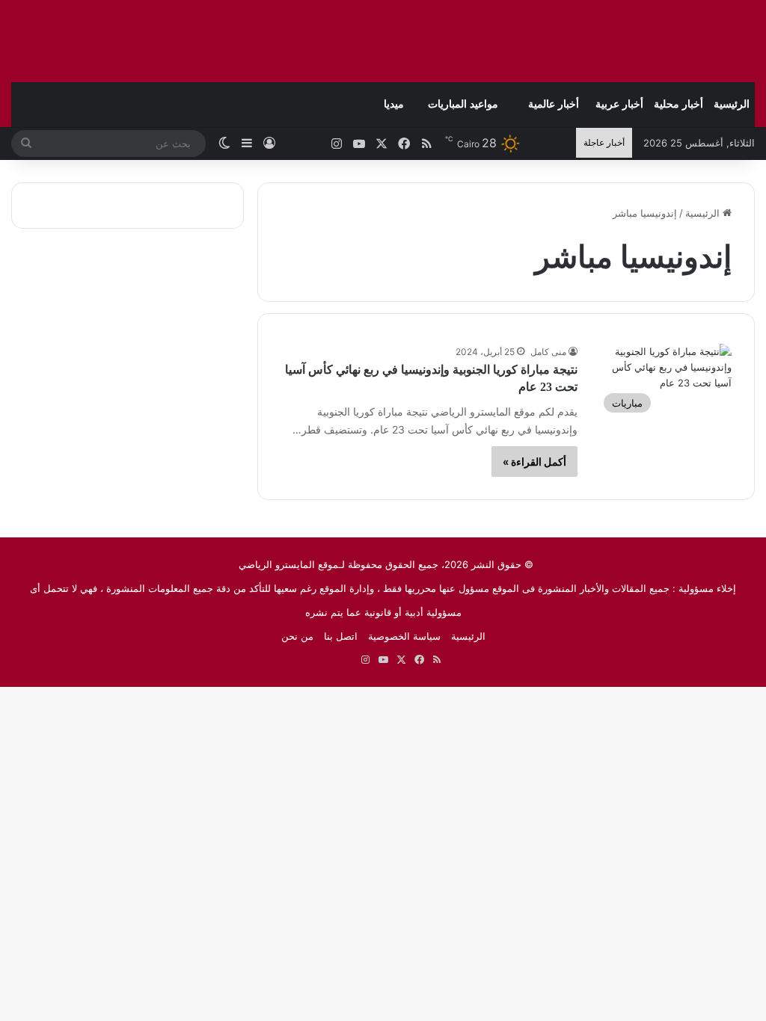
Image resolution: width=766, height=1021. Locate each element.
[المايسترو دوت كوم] (661, 41)
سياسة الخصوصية (404, 636)
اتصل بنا (341, 636)
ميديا (394, 104)
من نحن (297, 636)
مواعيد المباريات (463, 104)
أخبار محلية (678, 104)
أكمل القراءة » (534, 461)
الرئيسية (732, 104)
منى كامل (548, 351)
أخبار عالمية (553, 104)
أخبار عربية (619, 104)
